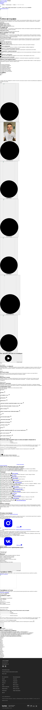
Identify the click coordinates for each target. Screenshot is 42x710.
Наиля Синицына (17, 495)
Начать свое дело (16, 688)
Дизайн (14, 4)
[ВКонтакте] (21, 545)
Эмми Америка (16, 480)
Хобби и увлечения (5, 686)
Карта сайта (4, 673)
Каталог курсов (8, 4)
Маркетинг (4, 680)
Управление (15, 680)
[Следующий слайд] (0, 63)
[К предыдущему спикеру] (0, 502)
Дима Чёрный (15, 478)
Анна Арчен (14, 493)
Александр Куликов (19, 489)
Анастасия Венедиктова (21, 500)
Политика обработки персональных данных (10, 671)
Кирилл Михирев (17, 491)
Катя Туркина (15, 473)
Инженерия (15, 682)
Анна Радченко (16, 498)
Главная (3, 4)
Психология (4, 690)
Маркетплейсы (4, 688)
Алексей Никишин (18, 482)
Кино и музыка (15, 686)
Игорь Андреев (16, 486)
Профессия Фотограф (14, 514)
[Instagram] (20, 526)
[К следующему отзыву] (1, 82)
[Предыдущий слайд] (0, 62)
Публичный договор (5, 669)
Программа (2, 2)
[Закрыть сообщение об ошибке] (33, 448)
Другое (3, 692)
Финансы (3, 682)
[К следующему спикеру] (1, 502)
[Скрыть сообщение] (0, 455)
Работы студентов (3, 1)
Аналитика (15, 678)
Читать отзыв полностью (5, 518)
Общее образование (16, 690)
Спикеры (1, 3)
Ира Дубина (14, 475)
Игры (3, 684)
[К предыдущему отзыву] (0, 82)
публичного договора (12, 447)
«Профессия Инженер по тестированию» (23, 529)
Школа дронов (15, 684)
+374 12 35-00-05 (5, 660)
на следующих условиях (33, 445)
